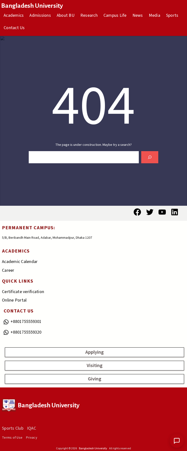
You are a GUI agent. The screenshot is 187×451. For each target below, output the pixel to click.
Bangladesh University (32, 5)
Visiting (95, 365)
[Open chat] (176, 441)
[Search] (150, 157)
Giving (94, 379)
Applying (94, 352)
